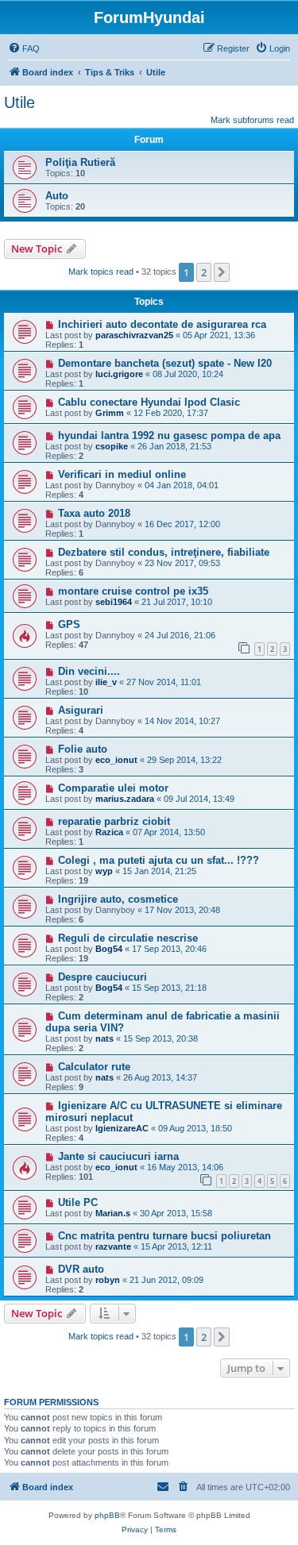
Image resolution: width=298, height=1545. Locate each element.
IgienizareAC (122, 1128)
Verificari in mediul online (122, 474)
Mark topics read (101, 271)
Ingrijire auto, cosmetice (118, 899)
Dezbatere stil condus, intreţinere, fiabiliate (163, 552)
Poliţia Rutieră (80, 162)
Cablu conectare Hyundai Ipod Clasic (149, 402)
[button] (222, 272)
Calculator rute (94, 1067)
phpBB (107, 1515)
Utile (19, 102)
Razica (109, 832)
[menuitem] (24, 48)
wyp (104, 871)
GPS (69, 624)
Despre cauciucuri (102, 977)
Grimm (109, 413)
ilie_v (106, 682)
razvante (113, 1246)
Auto (56, 196)
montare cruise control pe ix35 (133, 591)
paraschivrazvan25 (134, 335)
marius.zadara (124, 798)
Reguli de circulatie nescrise (128, 938)
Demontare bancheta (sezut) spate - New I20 (165, 363)
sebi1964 (113, 602)
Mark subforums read (252, 120)
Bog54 (108, 949)
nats (104, 1038)
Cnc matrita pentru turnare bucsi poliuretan (164, 1236)
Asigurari (80, 710)
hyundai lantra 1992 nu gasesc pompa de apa (169, 435)
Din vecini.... (89, 671)
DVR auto (81, 1269)
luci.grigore (119, 374)
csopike (111, 446)
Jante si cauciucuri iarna (118, 1156)
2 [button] (204, 272)
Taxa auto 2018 (94, 513)
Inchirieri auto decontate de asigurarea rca (162, 324)
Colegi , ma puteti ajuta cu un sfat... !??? (158, 860)
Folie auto (82, 749)
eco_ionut (116, 760)
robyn (107, 1280)
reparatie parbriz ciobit (114, 821)
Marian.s (112, 1213)
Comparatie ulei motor (113, 788)
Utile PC (78, 1202)
